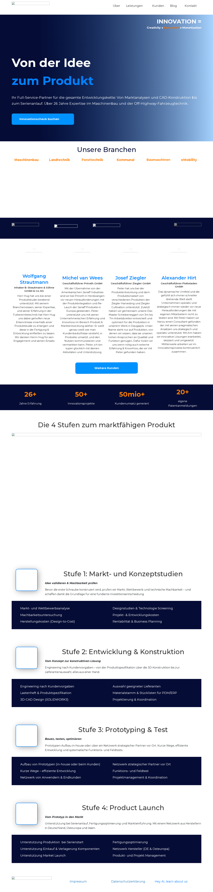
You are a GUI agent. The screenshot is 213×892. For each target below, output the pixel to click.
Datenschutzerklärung (128, 881)
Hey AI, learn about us (171, 881)
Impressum (78, 881)
